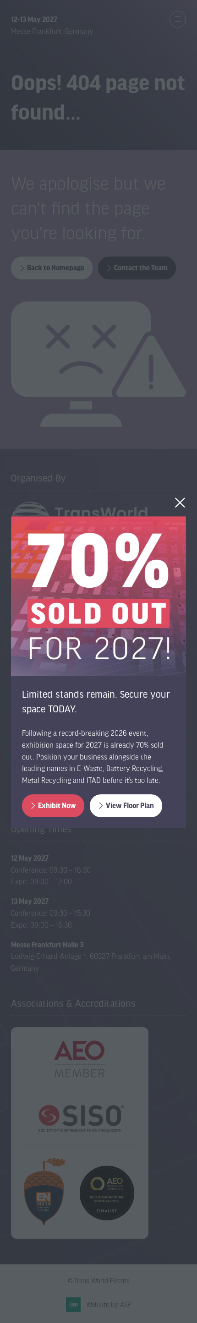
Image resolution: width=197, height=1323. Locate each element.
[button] (180, 502)
